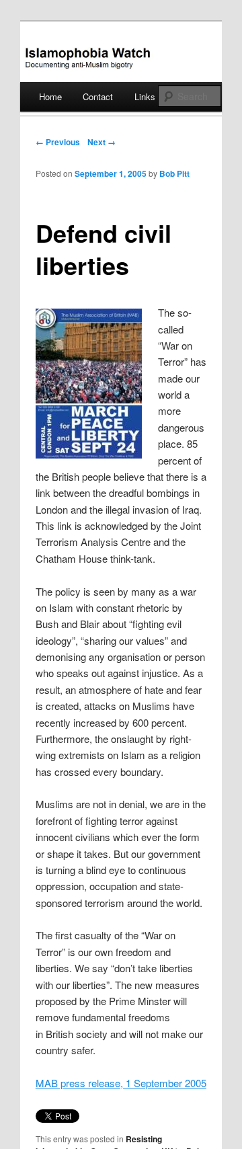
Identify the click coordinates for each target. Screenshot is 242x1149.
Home (50, 96)
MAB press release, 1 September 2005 (121, 1083)
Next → (101, 142)
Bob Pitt (174, 173)
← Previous (58, 142)
